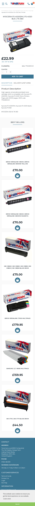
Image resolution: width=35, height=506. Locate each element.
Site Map (4, 483)
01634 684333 (5, 462)
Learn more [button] (7, 498)
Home (3, 10)
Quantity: (4, 69)
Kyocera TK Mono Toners (25, 10)
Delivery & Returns (22, 83)
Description (6, 83)
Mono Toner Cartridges (12, 10)
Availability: (5, 66)
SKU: (23, 66)
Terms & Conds (6, 476)
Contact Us (5, 478)
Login (3, 480)
